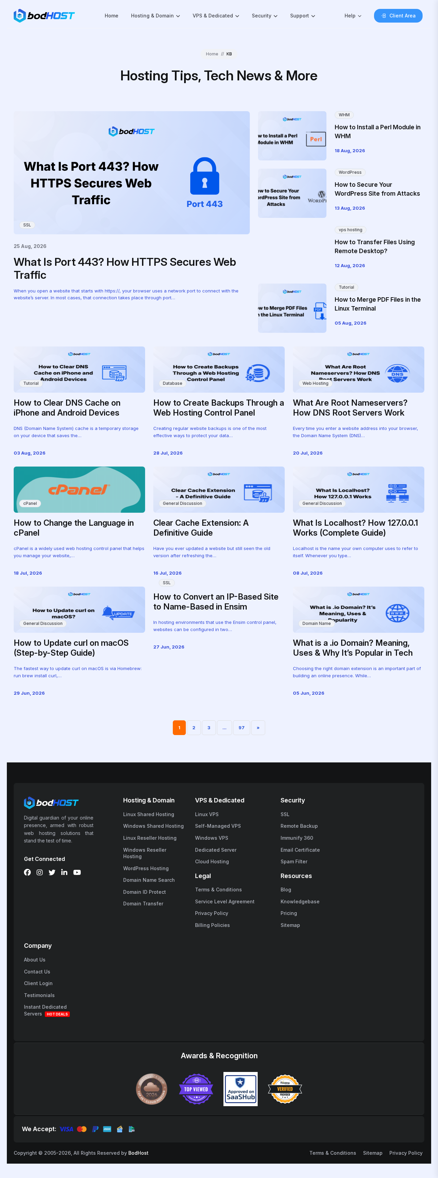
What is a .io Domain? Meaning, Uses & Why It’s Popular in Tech (353, 648)
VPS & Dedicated (213, 15)
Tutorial (346, 287)
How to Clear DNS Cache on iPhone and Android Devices (67, 408)
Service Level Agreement (225, 901)
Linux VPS (207, 814)
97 (242, 727)
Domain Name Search (149, 880)
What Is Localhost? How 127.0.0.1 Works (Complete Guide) (355, 528)
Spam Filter (294, 861)
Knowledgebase (300, 901)
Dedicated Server (215, 850)
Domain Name (316, 623)
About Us (35, 960)
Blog (286, 889)
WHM (344, 114)
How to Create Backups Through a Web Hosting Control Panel (218, 408)
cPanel (30, 503)
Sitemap (290, 925)
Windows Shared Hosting (153, 826)
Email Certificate (300, 850)
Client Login (38, 983)
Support (299, 15)
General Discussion (182, 503)
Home (111, 15)
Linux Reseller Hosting (150, 838)
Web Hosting (315, 383)
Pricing (289, 913)
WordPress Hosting (146, 868)
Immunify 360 (297, 838)
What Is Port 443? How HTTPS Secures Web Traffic (125, 268)
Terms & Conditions (218, 889)
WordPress (350, 172)
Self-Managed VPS (218, 826)
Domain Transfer (143, 903)
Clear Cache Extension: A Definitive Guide (201, 528)
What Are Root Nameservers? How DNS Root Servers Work (350, 408)
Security (261, 15)
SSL (27, 224)
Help (350, 15)
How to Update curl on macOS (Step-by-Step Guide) (71, 648)
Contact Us (37, 971)
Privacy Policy (211, 913)
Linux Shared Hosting (148, 814)
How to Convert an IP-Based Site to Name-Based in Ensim (216, 602)
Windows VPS (211, 838)
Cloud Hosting (212, 861)
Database (172, 383)
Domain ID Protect (144, 892)
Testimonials (39, 995)
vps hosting (350, 229)
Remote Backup (299, 826)
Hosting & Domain (152, 15)
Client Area (402, 15)
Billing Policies (212, 925)
